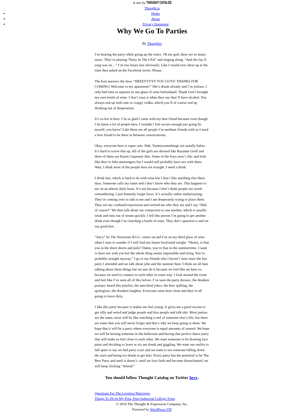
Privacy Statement (155, 24)
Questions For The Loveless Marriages (122, 393)
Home (155, 13)
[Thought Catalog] (158, 3)
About (155, 19)
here (193, 377)
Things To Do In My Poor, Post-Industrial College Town (135, 398)
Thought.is (152, 8)
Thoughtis (154, 43)
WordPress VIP (161, 409)
